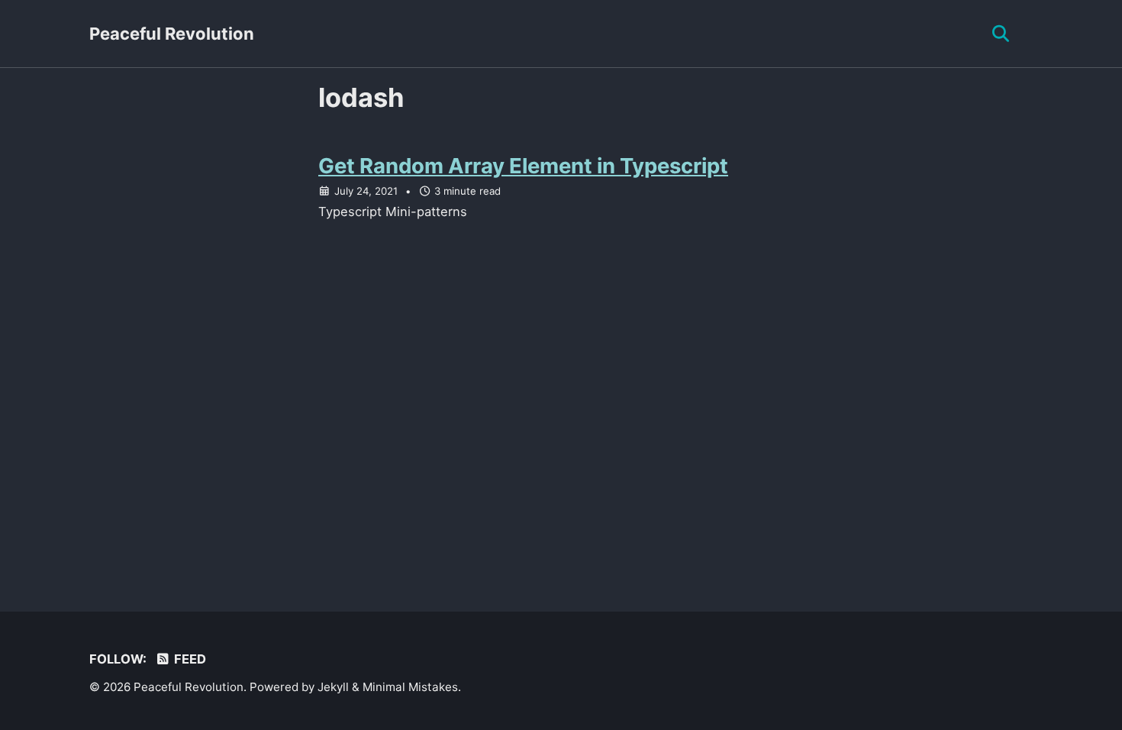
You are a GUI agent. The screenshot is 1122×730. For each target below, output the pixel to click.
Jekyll (333, 687)
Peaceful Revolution (171, 34)
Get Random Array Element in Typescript (523, 166)
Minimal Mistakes (410, 687)
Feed (188, 659)
